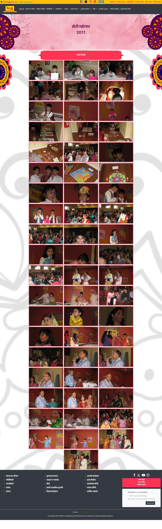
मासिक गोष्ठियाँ (40, 9)
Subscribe (150, 503)
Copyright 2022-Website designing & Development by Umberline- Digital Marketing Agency (80, 516)
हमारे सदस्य (74, 9)
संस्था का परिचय (30, 9)
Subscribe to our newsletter (137, 492)
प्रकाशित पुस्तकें (103, 9)
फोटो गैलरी (81, 54)
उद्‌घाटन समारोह (52, 480)
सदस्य (8, 491)
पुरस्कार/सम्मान (85, 9)
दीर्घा (94, 9)
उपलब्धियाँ (58, 9)
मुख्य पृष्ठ (21, 9)
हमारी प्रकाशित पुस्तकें (54, 487)
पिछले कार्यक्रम (114, 9)
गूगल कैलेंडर (91, 480)
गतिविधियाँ (49, 9)
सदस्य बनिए (141, 482)
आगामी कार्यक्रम (93, 476)
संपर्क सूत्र (141, 479)
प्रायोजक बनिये (139, 2)
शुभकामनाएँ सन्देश (126, 9)
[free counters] (83, 512)
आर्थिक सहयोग (157, 2)
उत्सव (66, 9)
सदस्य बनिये (148, 2)
